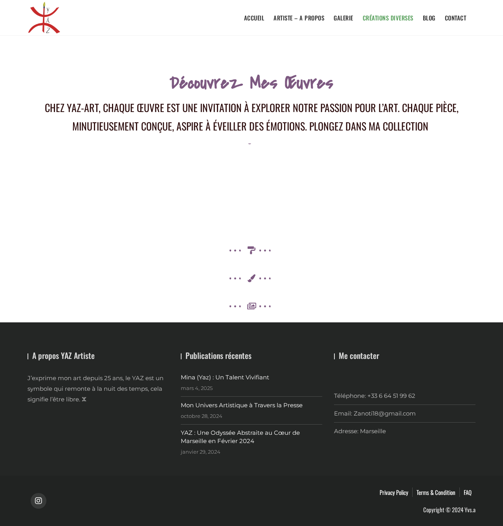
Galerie (343, 17)
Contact (455, 17)
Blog (429, 17)
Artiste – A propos (299, 17)
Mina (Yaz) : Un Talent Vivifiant (225, 377)
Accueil (254, 17)
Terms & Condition (436, 492)
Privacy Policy (394, 492)
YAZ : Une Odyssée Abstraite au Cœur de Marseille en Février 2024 (240, 437)
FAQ (468, 492)
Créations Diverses (388, 17)
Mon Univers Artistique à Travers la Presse (242, 405)
